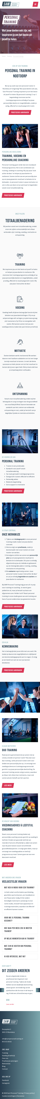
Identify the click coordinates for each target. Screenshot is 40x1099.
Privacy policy (29, 1093)
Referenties (6, 1064)
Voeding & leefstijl (8, 1056)
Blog (3, 1066)
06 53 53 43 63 (6, 1042)
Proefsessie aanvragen (10, 1061)
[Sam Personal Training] (10, 4)
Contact (5, 1069)
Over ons (5, 1058)
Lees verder (10, 1004)
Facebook (5, 1080)
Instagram (6, 1083)
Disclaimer (20, 1096)
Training (5, 1053)
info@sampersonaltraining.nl (12, 1039)
